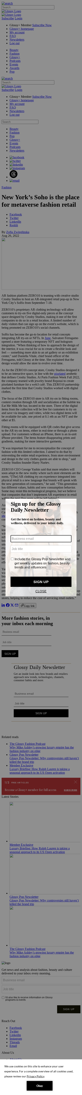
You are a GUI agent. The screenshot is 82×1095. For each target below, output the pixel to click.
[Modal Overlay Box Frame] (40, 547)
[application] (41, 1077)
